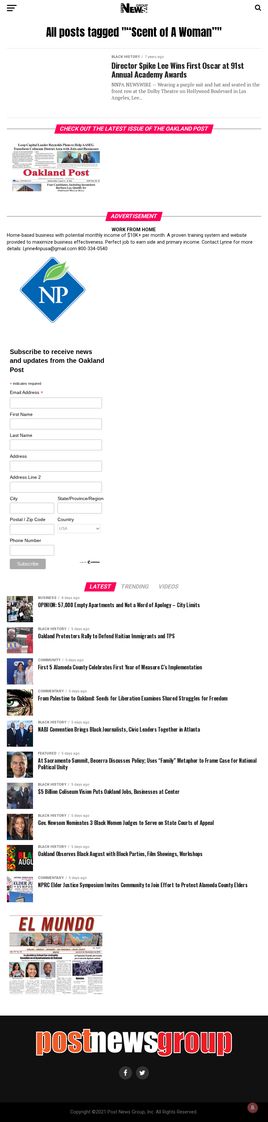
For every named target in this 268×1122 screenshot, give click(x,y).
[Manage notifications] (252, 1107)
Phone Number (25, 540)
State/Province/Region (79, 498)
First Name (21, 414)
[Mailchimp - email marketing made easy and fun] (89, 562)
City (14, 498)
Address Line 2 (25, 477)
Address (18, 456)
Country (66, 519)
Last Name (21, 435)
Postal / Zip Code (27, 519)
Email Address (26, 392)
